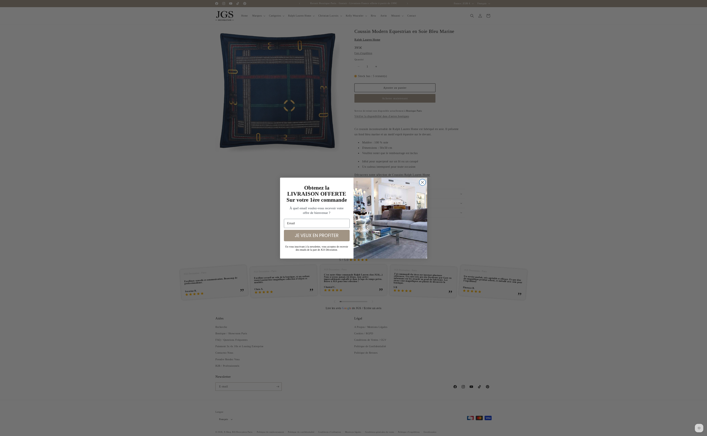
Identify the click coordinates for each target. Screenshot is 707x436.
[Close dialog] (422, 182)
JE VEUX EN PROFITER (317, 235)
